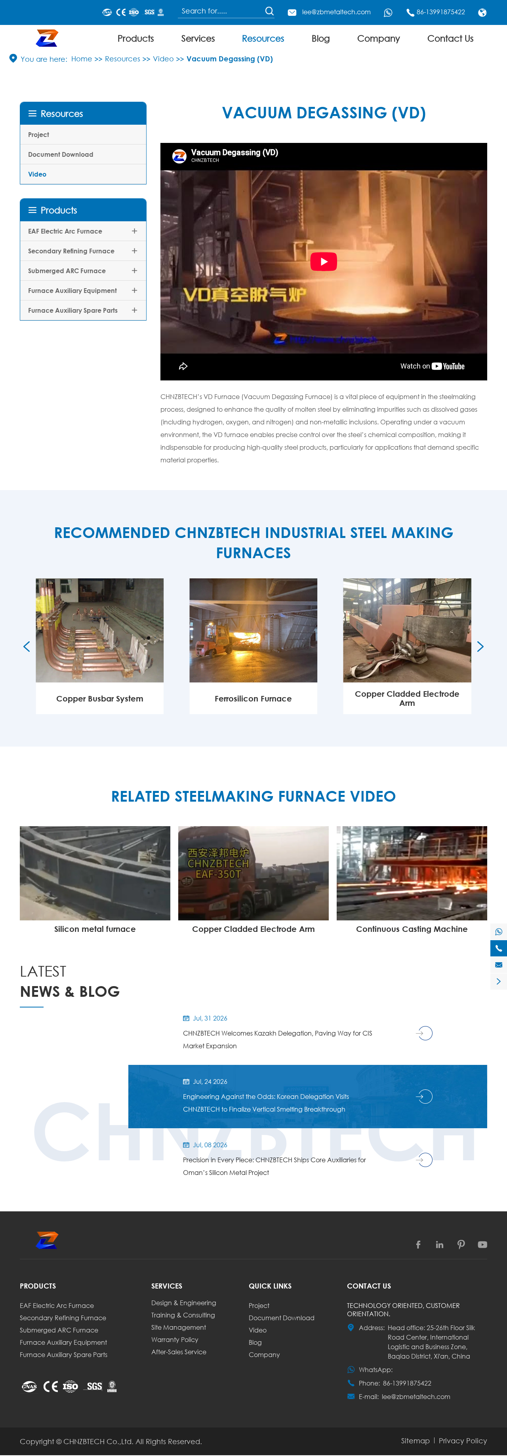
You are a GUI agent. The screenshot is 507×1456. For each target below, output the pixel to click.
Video (163, 58)
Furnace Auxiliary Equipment (72, 290)
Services (198, 38)
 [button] (480, 646)
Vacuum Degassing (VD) (230, 58)
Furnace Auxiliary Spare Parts (73, 310)
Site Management (178, 1327)
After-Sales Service (178, 1352)
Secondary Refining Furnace (71, 251)
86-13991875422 (441, 12)
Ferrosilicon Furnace (253, 698)
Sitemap (415, 1440)
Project (38, 134)
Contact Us (450, 38)
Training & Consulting (183, 1315)
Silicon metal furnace (95, 928)
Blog (321, 38)
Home (81, 58)
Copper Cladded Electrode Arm (407, 698)
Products (136, 38)
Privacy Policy (463, 1440)
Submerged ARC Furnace (67, 270)
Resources (263, 38)
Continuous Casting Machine (412, 928)
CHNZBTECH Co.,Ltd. (98, 1441)
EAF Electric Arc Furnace (65, 231)
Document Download (60, 154)
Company (378, 38)
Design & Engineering (183, 1302)
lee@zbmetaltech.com (336, 12)
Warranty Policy (174, 1339)
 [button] (26, 646)
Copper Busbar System (99, 698)
